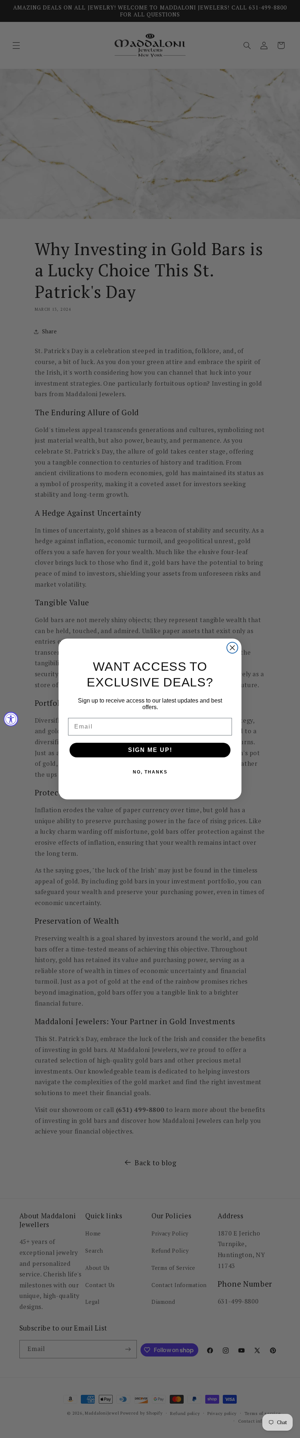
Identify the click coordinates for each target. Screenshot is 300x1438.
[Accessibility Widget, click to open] (11, 719)
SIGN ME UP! (150, 750)
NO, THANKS (150, 772)
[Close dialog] (232, 647)
